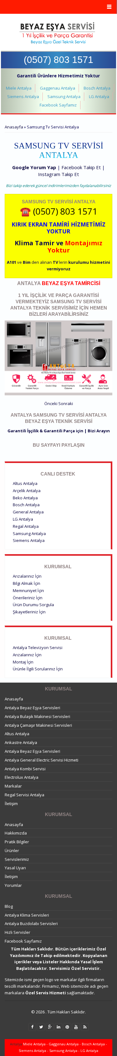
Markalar (13, 786)
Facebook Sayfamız (58, 105)
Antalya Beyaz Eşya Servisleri (32, 707)
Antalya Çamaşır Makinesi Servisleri (38, 725)
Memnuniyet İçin (28, 590)
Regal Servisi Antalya (24, 795)
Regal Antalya (26, 526)
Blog (9, 906)
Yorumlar (13, 885)
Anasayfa (14, 127)
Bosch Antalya (97, 88)
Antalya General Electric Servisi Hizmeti (41, 760)
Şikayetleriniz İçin (29, 612)
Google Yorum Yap (34, 167)
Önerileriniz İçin (27, 598)
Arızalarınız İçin (27, 576)
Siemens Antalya (23, 96)
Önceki (50, 403)
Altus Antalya (25, 483)
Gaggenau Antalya (57, 88)
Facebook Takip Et (81, 167)
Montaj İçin (23, 662)
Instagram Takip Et (58, 174)
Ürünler (12, 850)
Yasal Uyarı (15, 868)
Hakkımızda (16, 833)
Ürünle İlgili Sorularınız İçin (38, 669)
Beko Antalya (25, 498)
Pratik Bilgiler (17, 842)
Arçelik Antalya (27, 490)
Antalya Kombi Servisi (25, 769)
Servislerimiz (17, 859)
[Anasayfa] (58, 33)
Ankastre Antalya (21, 742)
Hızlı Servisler (17, 932)
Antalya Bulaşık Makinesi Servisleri (37, 716)
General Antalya (28, 512)
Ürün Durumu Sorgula (33, 604)
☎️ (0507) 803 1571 (58, 211)
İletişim (11, 803)
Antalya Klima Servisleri (27, 915)
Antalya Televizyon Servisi (37, 647)
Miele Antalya (19, 88)
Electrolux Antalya (21, 777)
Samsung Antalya (63, 96)
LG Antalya (99, 96)
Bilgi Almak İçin (26, 583)
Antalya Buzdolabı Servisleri (31, 923)
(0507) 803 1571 (58, 60)
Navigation (58, 7)
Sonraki (65, 403)
